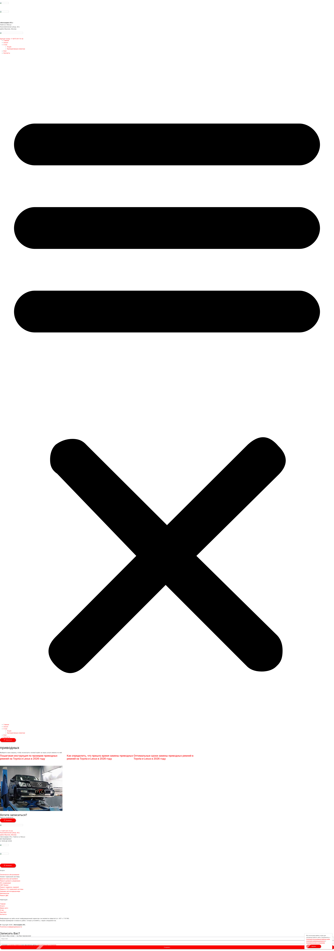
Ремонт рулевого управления (10, 881)
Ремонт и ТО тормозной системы (11, 889)
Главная (6, 40)
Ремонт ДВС (4, 895)
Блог (5, 51)
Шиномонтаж (4, 893)
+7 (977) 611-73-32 (11, 39)
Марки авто (4, 908)
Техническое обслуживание (9, 874)
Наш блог (3, 912)
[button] (167, 388)
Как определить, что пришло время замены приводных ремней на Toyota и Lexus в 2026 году (100, 757)
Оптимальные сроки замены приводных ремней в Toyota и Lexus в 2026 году (163, 757)
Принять (313, 946)
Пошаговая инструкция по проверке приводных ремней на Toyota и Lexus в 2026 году (28, 757)
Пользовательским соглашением (47, 945)
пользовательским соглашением (315, 943)
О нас (5, 45)
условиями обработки (15, 945)
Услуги (5, 42)
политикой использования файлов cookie (318, 939)
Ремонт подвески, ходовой (9, 887)
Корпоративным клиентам (16, 49)
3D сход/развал (5, 883)
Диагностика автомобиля (9, 879)
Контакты (6, 53)
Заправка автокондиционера (10, 891)
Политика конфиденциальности (11, 927)
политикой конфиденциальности (315, 941)
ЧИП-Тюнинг (4, 885)
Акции (9, 47)
